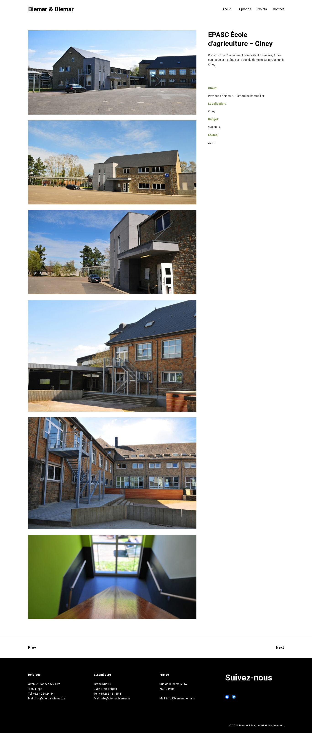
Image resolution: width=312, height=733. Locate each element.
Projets (262, 9)
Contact (278, 9)
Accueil (227, 9)
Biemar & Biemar (51, 9)
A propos (244, 9)
